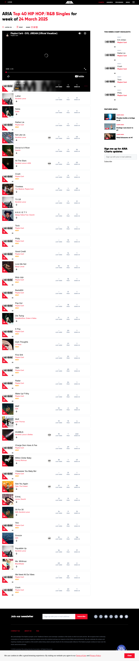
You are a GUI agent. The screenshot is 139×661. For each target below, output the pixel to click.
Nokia (17, 108)
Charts (101, 2)
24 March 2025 (33, 19)
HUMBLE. (19, 431)
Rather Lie (19, 122)
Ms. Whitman (21, 561)
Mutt (17, 419)
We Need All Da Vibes (24, 574)
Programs (119, 2)
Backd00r (19, 290)
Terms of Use (81, 656)
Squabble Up (20, 548)
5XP (49, 461)
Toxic (17, 225)
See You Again (21, 483)
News (128, 2)
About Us (28, 631)
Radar (18, 380)
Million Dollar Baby (23, 457)
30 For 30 (19, 509)
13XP (49, 435)
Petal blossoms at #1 (124, 138)
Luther (18, 95)
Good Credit (20, 251)
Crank (17, 587)
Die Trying (19, 315)
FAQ (37, 631)
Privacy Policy (95, 656)
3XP (49, 137)
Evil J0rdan (20, 83)
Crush (17, 173)
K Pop (18, 328)
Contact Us (15, 631)
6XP (49, 486)
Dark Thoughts (21, 341)
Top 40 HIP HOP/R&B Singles (41, 14)
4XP (49, 538)
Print (21, 27)
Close (129, 655)
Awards (110, 2)
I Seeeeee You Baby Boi (25, 471)
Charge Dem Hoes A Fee (26, 445)
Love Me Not (20, 263)
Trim (17, 522)
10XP (49, 163)
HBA (17, 367)
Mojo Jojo (19, 277)
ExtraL (18, 496)
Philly (17, 238)
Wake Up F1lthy (22, 393)
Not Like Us (20, 134)
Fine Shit (19, 354)
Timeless (19, 186)
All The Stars (20, 160)
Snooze (18, 535)
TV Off (18, 199)
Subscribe (81, 616)
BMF (17, 406)
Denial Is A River (22, 147)
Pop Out (18, 303)
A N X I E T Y (21, 212)
